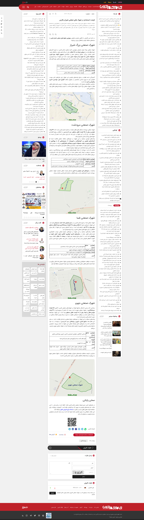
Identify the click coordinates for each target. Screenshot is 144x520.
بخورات (35, 279)
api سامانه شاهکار (42, 270)
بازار (93, 14)
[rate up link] (50, 488)
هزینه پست (41, 279)
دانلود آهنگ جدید (26, 280)
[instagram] (1, 18)
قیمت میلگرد (41, 314)
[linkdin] (73, 429)
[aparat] (1, 27)
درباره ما (90, 507)
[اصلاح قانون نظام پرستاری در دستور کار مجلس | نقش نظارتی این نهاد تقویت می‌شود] (41, 231)
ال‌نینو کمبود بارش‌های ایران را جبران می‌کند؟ (31, 256)
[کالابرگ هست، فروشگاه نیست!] (116, 343)
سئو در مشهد (41, 285)
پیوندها (85, 507)
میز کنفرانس (34, 314)
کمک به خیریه (35, 297)
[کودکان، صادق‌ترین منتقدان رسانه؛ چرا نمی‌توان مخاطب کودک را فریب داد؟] (116, 334)
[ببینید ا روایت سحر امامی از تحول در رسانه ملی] (34, 149)
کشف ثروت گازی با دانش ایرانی (31, 251)
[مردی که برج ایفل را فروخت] (116, 353)
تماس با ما (96, 507)
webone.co (26, 285)
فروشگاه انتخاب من (27, 290)
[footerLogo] (112, 507)
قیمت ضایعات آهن (41, 303)
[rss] (1, 33)
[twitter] (1, 24)
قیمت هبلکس (42, 309)
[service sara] (114, 2)
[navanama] (120, 2)
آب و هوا (66, 507)
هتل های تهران (42, 297)
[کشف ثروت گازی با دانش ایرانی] (41, 249)
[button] (38, 182)
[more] (102, 316)
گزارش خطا (51, 435)
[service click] (105, 2)
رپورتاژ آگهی (83, 441)
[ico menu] (24, 7)
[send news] (53, 14)
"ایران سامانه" (112, 517)
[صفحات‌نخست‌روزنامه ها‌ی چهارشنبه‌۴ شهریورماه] (34, 200)
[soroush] (70, 429)
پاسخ (52, 493)
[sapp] (1, 30)
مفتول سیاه (34, 302)
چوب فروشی (34, 269)
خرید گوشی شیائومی (26, 274)
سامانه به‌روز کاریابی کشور (66, 410)
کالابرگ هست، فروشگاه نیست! (105, 348)
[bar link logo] (25, 2)
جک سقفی (34, 308)
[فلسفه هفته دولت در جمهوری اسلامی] (32, 173)
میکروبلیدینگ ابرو (26, 297)
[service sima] (109, 2)
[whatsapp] (85, 429)
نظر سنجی (53, 507)
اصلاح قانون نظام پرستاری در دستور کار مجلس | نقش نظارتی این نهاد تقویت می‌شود (31, 233)
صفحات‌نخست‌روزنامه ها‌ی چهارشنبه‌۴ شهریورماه (34, 213)
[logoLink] (111, 7)
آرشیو (81, 507)
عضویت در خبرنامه (74, 507)
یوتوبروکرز (27, 269)
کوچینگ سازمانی (27, 303)
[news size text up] (50, 34)
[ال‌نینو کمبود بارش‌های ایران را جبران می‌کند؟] (41, 256)
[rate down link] (55, 488)
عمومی (87, 14)
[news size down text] (56, 34)
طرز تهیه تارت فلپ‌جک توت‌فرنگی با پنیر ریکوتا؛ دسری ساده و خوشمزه (109, 199)
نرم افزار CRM (35, 286)
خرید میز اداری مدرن (26, 309)
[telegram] (1, 21)
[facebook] (76, 429)
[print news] (50, 14)
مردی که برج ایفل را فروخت (106, 352)
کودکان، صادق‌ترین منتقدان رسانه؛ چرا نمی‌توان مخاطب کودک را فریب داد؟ (106, 334)
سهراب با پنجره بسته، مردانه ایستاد (31, 243)
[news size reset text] (53, 34)
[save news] (55, 14)
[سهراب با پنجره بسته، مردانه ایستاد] (41, 241)
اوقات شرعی (60, 507)
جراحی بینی (34, 273)
